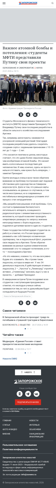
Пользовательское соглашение (20, 445)
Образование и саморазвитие (18, 68)
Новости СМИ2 (10, 358)
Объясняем (35, 429)
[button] (25, 328)
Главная (7, 420)
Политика (8, 349)
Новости (33, 420)
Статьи (6, 425)
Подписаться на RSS (28, 402)
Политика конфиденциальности (20, 449)
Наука (39, 68)
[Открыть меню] (4, 3)
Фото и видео (10, 429)
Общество (25, 325)
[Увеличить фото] (28, 90)
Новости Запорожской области (17, 296)
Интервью (34, 425)
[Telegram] (28, 114)
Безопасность (10, 325)
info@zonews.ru (28, 474)
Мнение (6, 434)
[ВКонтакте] (35, 114)
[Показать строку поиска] (52, 3)
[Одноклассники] (21, 114)
